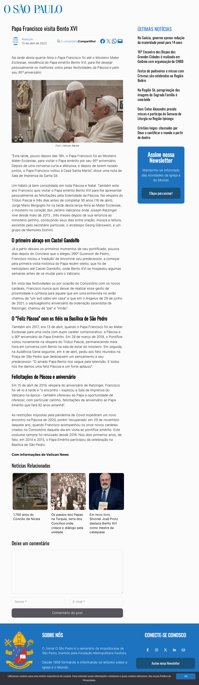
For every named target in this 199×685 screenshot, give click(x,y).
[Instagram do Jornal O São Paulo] (157, 650)
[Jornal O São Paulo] (33, 12)
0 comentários (70, 41)
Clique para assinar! (161, 193)
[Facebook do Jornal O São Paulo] (148, 650)
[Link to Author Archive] (15, 41)
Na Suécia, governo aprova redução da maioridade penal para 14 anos (161, 40)
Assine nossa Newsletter (166, 663)
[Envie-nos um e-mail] (183, 650)
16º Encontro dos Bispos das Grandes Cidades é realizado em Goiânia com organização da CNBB (161, 56)
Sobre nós (52, 634)
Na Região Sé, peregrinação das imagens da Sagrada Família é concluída (159, 94)
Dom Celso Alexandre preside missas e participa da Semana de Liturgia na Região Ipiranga (160, 113)
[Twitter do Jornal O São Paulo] (165, 650)
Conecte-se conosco (165, 634)
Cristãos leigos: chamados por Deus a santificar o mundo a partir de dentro (160, 132)
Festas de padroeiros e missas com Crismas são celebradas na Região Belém (161, 75)
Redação (27, 39)
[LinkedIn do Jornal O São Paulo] (174, 650)
